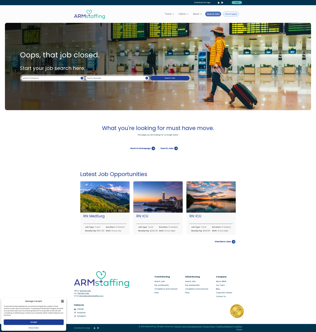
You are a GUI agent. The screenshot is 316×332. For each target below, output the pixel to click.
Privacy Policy (34, 328)
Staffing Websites (224, 326)
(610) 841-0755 (83, 293)
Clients (182, 13)
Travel (168, 13)
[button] (62, 301)
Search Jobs (213, 14)
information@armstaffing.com (91, 296)
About (196, 13)
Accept (33, 322)
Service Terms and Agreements (188, 326)
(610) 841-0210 (85, 291)
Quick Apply (231, 14)
